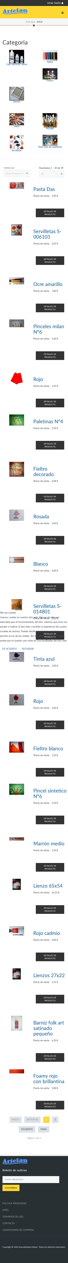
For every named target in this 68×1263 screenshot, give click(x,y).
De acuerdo (9, 649)
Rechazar (28, 649)
